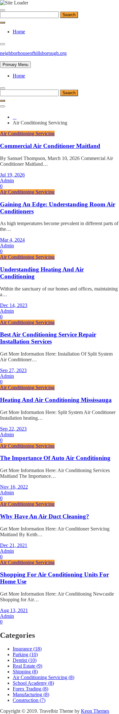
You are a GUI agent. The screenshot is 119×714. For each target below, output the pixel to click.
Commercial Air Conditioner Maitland (50, 146)
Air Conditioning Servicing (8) (43, 677)
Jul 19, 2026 (12, 174)
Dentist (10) (24, 660)
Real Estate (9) (27, 666)
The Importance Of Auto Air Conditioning (55, 458)
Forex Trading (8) (30, 688)
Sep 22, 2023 (13, 428)
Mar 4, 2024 (12, 240)
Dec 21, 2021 (13, 545)
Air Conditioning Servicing (27, 133)
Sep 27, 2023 (13, 370)
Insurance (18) (27, 648)
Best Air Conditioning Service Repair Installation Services (48, 338)
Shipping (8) (25, 671)
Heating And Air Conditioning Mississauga (56, 400)
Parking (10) (25, 654)
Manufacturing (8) (31, 694)
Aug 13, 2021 (14, 610)
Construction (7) (29, 700)
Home (19, 31)
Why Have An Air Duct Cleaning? (44, 516)
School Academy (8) (33, 683)
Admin (7, 180)
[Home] (15, 117)
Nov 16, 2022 (14, 487)
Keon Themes (95, 711)
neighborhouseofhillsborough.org (33, 53)
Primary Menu (15, 64)
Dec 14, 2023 (13, 305)
